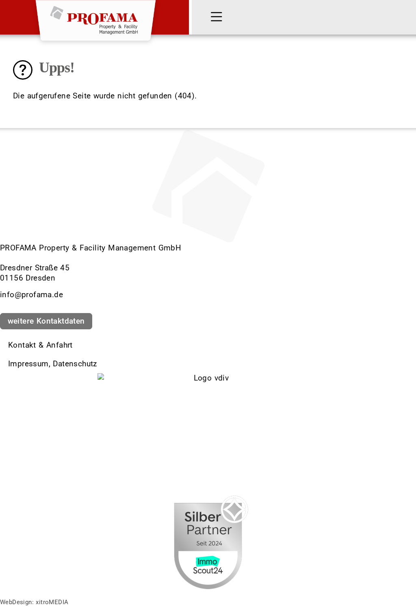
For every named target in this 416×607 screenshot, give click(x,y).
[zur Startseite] (95, 17)
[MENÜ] (218, 17)
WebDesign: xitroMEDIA (34, 602)
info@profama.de (31, 294)
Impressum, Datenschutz (52, 363)
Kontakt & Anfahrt (40, 345)
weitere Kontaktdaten (46, 321)
